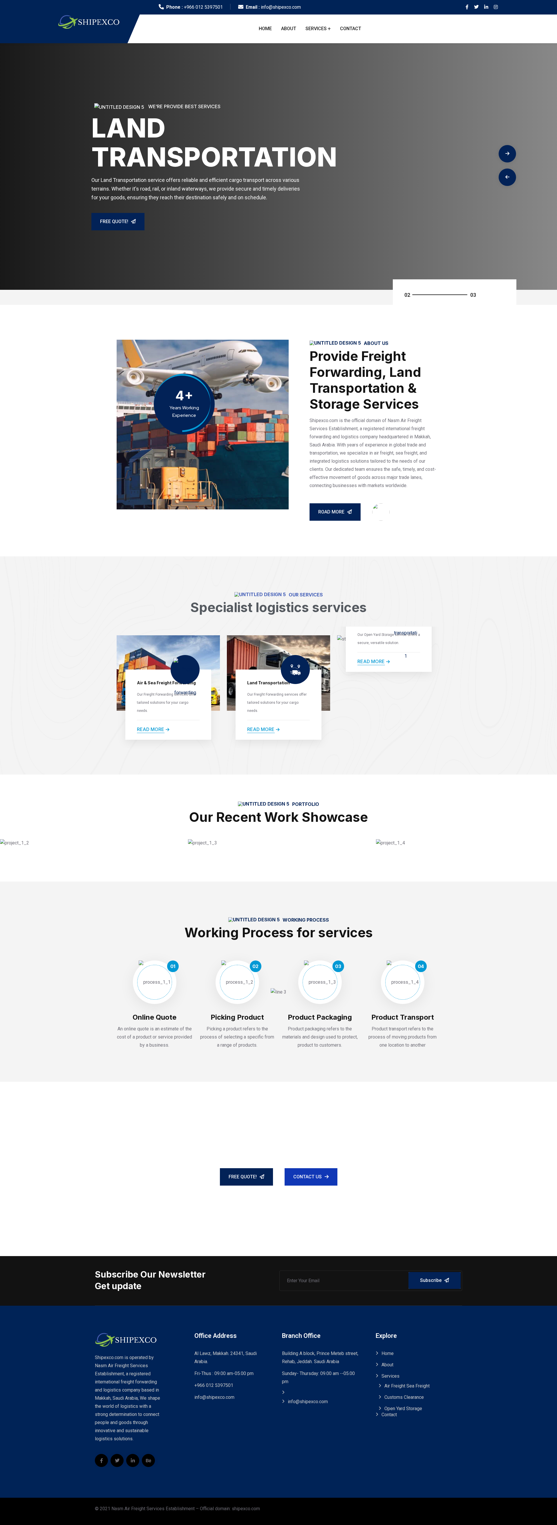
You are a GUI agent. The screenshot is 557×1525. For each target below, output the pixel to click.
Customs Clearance (404, 1397)
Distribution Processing (432, 845)
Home (265, 28)
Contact (350, 28)
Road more (331, 512)
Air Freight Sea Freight (407, 1386)
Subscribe (431, 1280)
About (288, 28)
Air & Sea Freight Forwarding (166, 682)
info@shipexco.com (281, 7)
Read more (150, 729)
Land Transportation (268, 682)
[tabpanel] (278, 166)
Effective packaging (240, 845)
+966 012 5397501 (203, 7)
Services (316, 28)
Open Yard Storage (403, 1408)
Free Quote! (114, 221)
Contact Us (307, 1177)
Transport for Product (54, 845)
